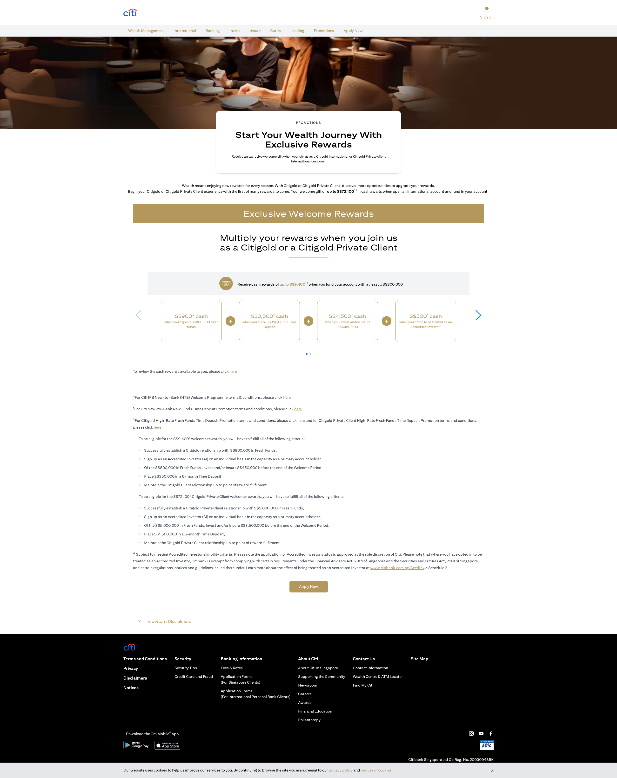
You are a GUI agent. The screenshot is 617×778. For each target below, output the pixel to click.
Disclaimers (135, 678)
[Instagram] (471, 733)
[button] (307, 354)
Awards (305, 702)
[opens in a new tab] (130, 12)
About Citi (308, 658)
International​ (185, 30)
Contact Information (370, 668)
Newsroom (307, 685)
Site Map (419, 658)
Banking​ (213, 30)
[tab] (146, 31)
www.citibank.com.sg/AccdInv (397, 568)
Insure (255, 30)
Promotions (324, 30)
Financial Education (315, 711)
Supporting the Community (321, 676)
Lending (297, 30)
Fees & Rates (232, 668)
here (233, 371)
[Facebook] (491, 733)
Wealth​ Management (146, 30)
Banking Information (241, 658)
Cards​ (275, 30)
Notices (131, 687)
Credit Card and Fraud (193, 676)
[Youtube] (481, 733)
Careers (305, 694)
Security (182, 658)
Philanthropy (309, 720)
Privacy (130, 668)
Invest (234, 30)
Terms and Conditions (145, 658)
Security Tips (185, 668)
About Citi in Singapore (318, 668)
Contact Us (364, 658)
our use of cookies (376, 770)
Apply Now (353, 30)
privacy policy (341, 770)
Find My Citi (363, 685)
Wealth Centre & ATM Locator (378, 676)
